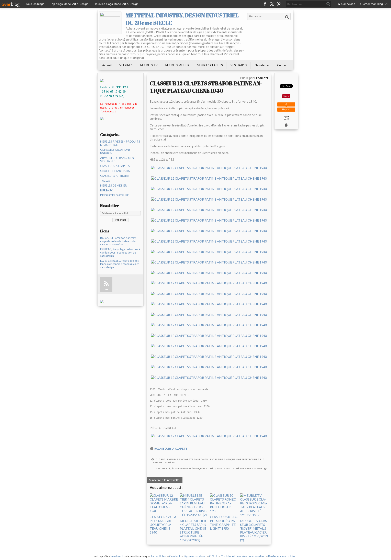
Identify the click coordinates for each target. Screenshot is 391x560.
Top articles (158, 556)
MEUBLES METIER (177, 65)
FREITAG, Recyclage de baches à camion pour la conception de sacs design (120, 252)
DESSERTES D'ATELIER (114, 195)
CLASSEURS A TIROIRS (114, 175)
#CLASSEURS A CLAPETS (170, 448)
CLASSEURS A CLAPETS (115, 166)
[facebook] (265, 4)
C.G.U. (213, 556)
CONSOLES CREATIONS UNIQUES (115, 151)
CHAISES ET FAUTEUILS (115, 170)
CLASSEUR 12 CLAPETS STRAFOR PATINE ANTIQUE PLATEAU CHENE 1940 (206, 87)
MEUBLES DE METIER (113, 185)
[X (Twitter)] (271, 4)
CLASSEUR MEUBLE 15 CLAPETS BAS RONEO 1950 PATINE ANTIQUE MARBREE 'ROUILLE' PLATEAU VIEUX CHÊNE (208, 461)
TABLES (105, 180)
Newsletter (262, 65)
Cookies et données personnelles (243, 556)
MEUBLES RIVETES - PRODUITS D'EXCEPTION (120, 143)
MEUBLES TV (149, 65)
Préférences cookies (281, 556)
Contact (282, 65)
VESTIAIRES (239, 65)
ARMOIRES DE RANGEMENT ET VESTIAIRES (120, 159)
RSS (106, 289)
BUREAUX (106, 190)
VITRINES (126, 65)
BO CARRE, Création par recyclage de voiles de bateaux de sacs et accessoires (118, 241)
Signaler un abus (195, 556)
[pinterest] (278, 4)
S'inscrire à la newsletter (164, 480)
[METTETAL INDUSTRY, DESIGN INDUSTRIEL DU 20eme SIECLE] (110, 22)
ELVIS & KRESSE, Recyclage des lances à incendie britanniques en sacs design (119, 264)
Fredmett (116, 556)
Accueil (107, 65)
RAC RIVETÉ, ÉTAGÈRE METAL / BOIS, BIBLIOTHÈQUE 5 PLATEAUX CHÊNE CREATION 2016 (209, 468)
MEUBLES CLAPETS (210, 65)
